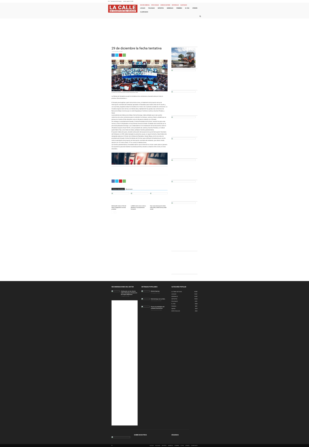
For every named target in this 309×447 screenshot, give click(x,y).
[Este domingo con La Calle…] (145, 301)
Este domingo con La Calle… (158, 299)
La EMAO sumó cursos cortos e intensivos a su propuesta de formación (138, 207)
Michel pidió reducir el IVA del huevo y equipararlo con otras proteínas (119, 207)
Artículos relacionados (118, 189)
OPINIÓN (187, 445)
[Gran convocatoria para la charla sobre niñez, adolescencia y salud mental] (159, 198)
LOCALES (152, 445)
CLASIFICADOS (194, 445)
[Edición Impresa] (145, 293)
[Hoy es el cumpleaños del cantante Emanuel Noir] (145, 309)
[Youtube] (201, 1)
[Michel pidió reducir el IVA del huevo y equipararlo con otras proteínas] (120, 198)
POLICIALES (157, 445)
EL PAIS (182, 445)
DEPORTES (164, 445)
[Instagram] (197, 1)
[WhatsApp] (124, 55)
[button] (200, 16)
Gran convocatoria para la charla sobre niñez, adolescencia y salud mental (158, 207)
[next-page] (115, 212)
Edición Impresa (155, 291)
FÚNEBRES (177, 445)
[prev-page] (113, 212)
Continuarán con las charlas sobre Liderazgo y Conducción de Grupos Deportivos (129, 293)
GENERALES (170, 445)
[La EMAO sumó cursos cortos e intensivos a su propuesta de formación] (139, 198)
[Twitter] (199, 1)
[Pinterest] (120, 55)
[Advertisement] (154, 30)
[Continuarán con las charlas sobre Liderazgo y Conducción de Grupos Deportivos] (116, 293)
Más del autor (129, 189)
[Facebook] (195, 1)
